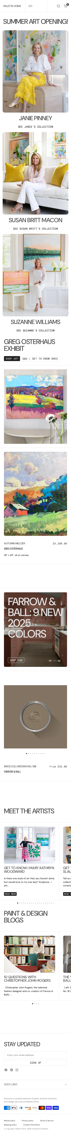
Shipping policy (10, 1125)
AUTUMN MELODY (14, 543)
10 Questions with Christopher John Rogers (27, 979)
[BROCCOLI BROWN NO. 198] (35, 769)
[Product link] (35, 494)
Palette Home (20, 1129)
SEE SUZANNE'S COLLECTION (35, 330)
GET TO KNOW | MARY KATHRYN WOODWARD (29, 869)
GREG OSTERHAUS (13, 548)
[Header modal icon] (30, 6)
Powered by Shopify (40, 1129)
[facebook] (6, 1070)
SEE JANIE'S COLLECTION (35, 126)
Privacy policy (27, 1120)
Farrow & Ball (12, 771)
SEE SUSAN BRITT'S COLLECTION (35, 228)
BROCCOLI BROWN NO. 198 (20, 766)
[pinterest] (12, 1070)
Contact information (31, 1125)
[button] (30, 6)
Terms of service (46, 1120)
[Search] (58, 6)
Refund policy (9, 1120)
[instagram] (16, 1070)
